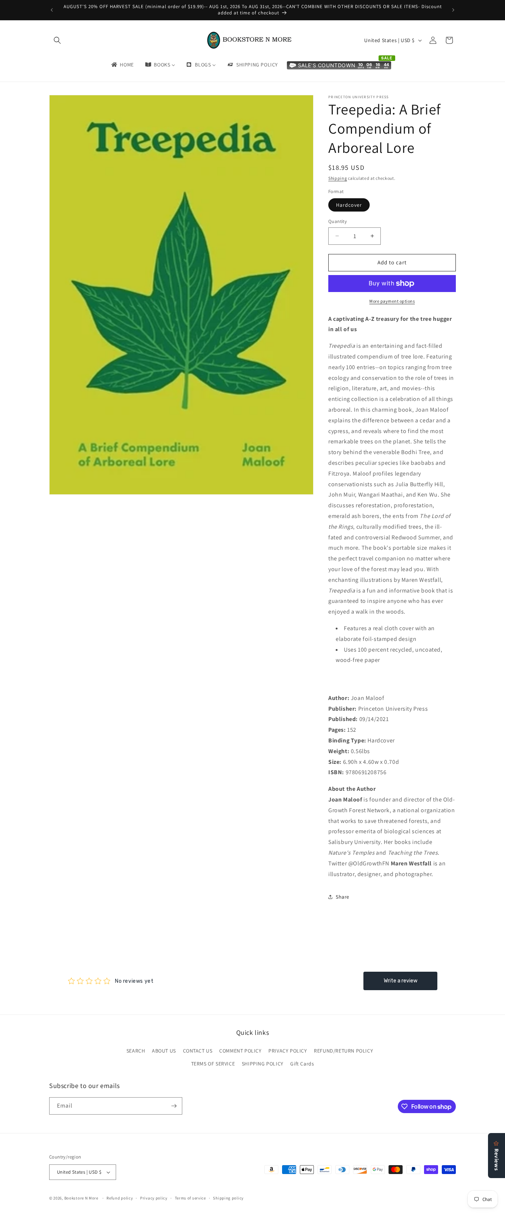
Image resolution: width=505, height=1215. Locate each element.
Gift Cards (302, 1063)
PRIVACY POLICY (287, 1050)
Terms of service (190, 1198)
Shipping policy (228, 1198)
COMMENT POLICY (240, 1050)
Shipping (337, 178)
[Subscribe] (174, 1106)
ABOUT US (164, 1050)
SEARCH (135, 1050)
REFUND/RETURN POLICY (343, 1050)
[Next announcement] (453, 10)
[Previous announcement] (52, 10)
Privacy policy (153, 1198)
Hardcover (349, 205)
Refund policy (119, 1198)
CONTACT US (198, 1050)
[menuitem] (122, 64)
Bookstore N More (81, 1198)
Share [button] (342, 896)
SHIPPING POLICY (263, 1063)
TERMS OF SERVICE (213, 1063)
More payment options (392, 301)
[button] (57, 40)
